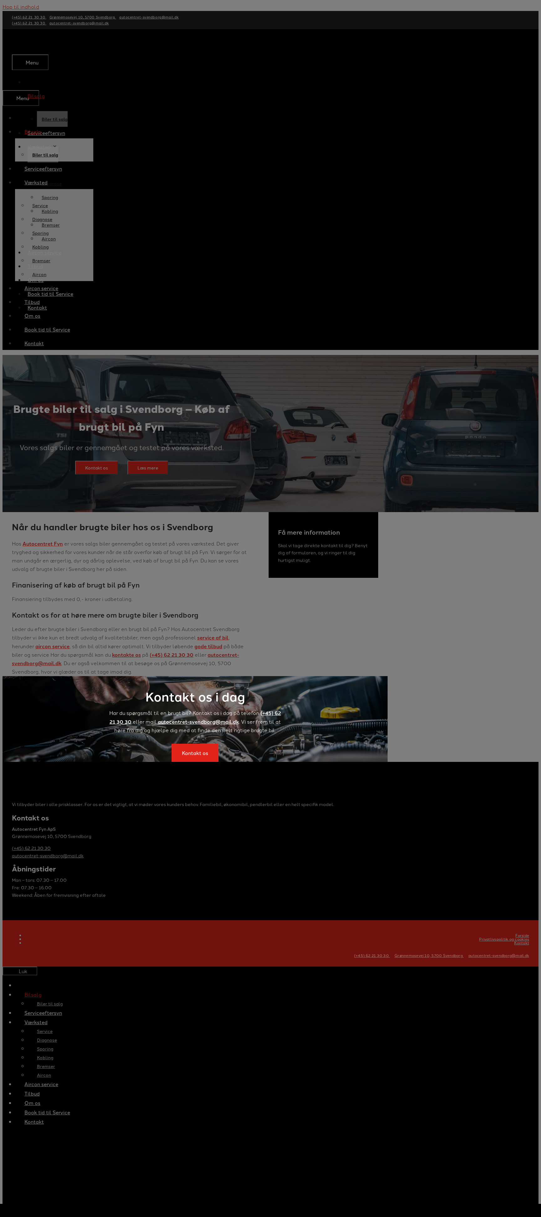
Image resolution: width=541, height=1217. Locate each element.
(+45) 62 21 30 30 (372, 955)
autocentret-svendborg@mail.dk (198, 721)
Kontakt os (195, 752)
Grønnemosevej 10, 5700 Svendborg (429, 955)
